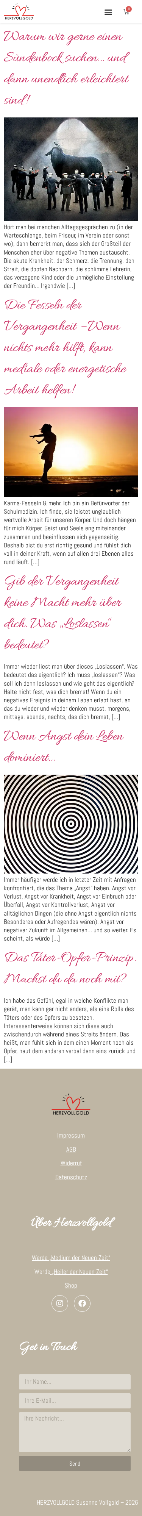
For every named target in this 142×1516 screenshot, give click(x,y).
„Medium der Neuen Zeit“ (79, 1257)
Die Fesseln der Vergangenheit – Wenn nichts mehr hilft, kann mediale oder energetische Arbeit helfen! (65, 348)
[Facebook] (82, 1303)
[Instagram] (59, 1303)
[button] (108, 11)
